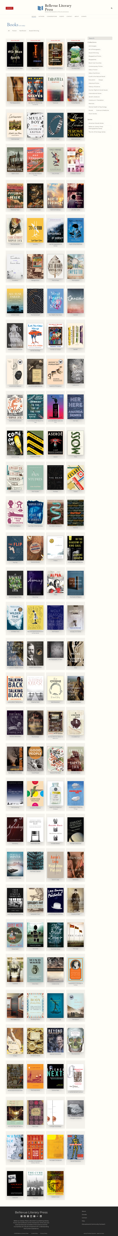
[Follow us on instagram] (22, 1216)
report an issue (100, 1233)
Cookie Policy (34, 1233)
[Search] (111, 8)
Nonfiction (22, 31)
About (84, 1211)
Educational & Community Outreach (93, 1224)
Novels (91, 110)
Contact (84, 1218)
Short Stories (93, 113)
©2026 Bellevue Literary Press (21, 1233)
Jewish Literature (94, 97)
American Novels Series (96, 123)
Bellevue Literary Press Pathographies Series (96, 127)
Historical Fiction (94, 83)
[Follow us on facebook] (25, 1216)
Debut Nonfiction (94, 73)
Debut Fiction (93, 69)
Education (92, 80)
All (9, 31)
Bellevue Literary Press (31, 1212)
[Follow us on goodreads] (34, 1216)
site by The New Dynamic (90, 1233)
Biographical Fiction (95, 56)
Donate (9, 8)
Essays (101, 80)
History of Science (94, 86)
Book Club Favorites (95, 63)
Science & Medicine (102, 110)
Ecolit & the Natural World (97, 76)
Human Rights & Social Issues (98, 90)
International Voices (95, 93)
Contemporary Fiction (96, 66)
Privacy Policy (43, 1233)
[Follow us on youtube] (31, 1216)
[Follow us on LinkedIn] (41, 1216)
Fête (83, 1221)
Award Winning (34, 31)
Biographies (92, 59)
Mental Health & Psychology (98, 107)
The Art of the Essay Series (97, 132)
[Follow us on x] (28, 1216)
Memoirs (91, 103)
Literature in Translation (96, 100)
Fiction (14, 31)
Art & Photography (95, 49)
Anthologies (92, 46)
